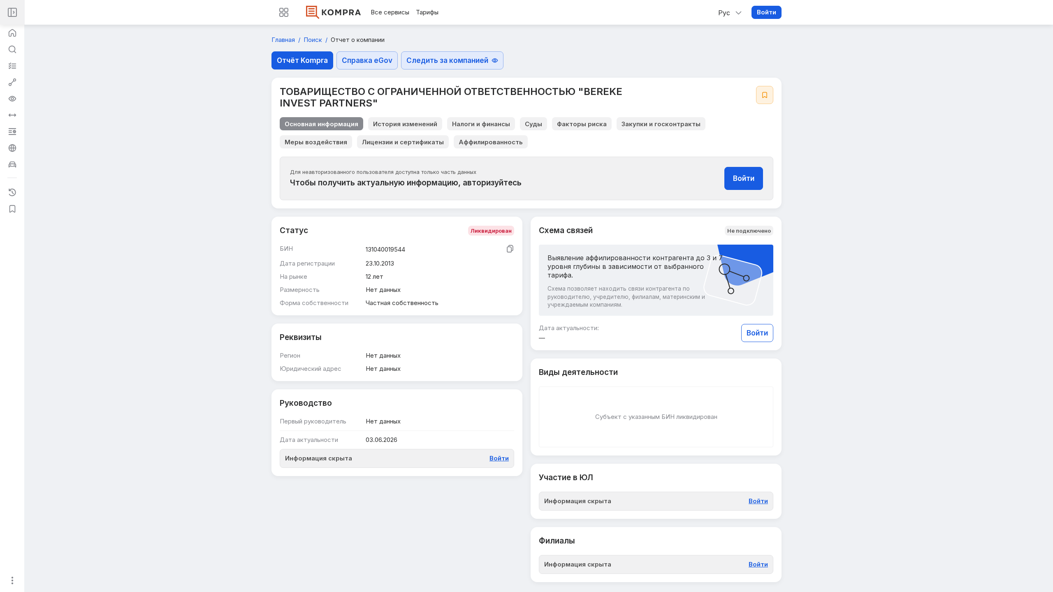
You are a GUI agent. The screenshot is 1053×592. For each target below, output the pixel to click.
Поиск (314, 39)
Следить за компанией (447, 60)
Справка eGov (367, 60)
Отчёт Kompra (302, 60)
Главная (284, 39)
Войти (766, 12)
